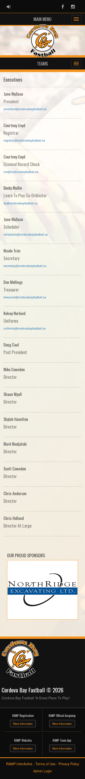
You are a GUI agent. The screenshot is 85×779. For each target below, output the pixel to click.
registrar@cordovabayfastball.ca (24, 140)
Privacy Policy (69, 763)
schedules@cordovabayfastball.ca (26, 234)
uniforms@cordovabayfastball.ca (25, 328)
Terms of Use (45, 763)
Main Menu (42, 19)
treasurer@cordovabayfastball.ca (25, 297)
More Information (23, 723)
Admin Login (42, 771)
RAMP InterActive (19, 763)
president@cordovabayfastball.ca (25, 109)
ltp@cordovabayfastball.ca (21, 203)
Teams (42, 63)
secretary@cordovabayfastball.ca (25, 266)
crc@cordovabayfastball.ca (21, 172)
